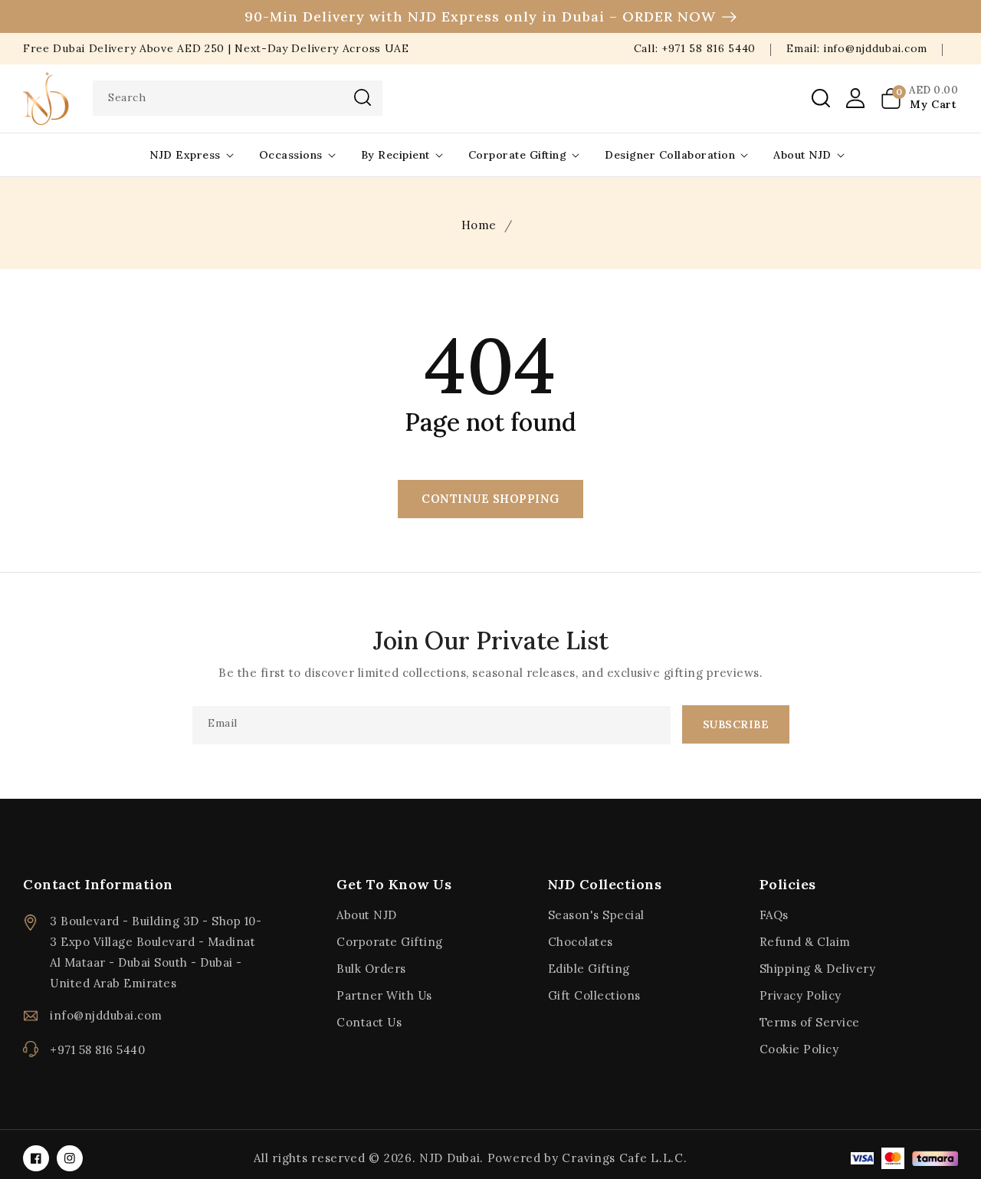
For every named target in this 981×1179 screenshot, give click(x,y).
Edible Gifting (589, 968)
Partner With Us (384, 995)
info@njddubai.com (106, 1015)
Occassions (291, 155)
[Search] (362, 97)
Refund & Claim (805, 941)
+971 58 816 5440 (97, 1050)
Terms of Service (810, 1022)
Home (479, 225)
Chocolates (580, 941)
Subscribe (736, 724)
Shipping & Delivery (818, 968)
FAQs (774, 915)
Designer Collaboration (670, 155)
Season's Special (596, 915)
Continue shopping (490, 498)
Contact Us (369, 1022)
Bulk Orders (371, 968)
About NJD (802, 155)
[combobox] (237, 98)
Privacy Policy (801, 995)
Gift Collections (594, 995)
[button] (821, 98)
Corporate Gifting (517, 155)
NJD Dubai (449, 1158)
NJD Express (185, 155)
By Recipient (395, 155)
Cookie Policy (799, 1049)
